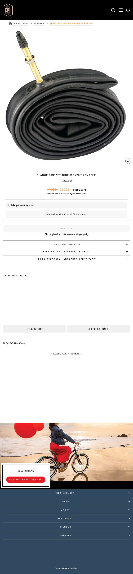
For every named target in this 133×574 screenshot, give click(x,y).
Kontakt (66, 535)
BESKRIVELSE (34, 328)
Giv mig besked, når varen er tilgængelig (66, 234)
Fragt (63, 193)
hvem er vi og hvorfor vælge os (66, 251)
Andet (65, 510)
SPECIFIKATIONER (98, 328)
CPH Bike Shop (20, 23)
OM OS (66, 501)
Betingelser (65, 493)
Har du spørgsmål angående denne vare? (66, 259)
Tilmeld (65, 527)
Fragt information (66, 244)
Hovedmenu (65, 518)
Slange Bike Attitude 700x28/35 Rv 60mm (71, 23)
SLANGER (39, 23)
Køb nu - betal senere (25, 479)
